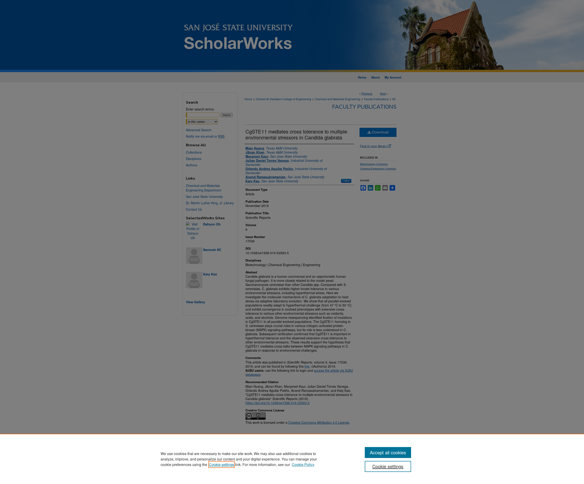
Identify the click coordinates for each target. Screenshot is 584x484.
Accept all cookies (388, 452)
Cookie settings (221, 464)
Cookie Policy (303, 464)
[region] (292, 459)
